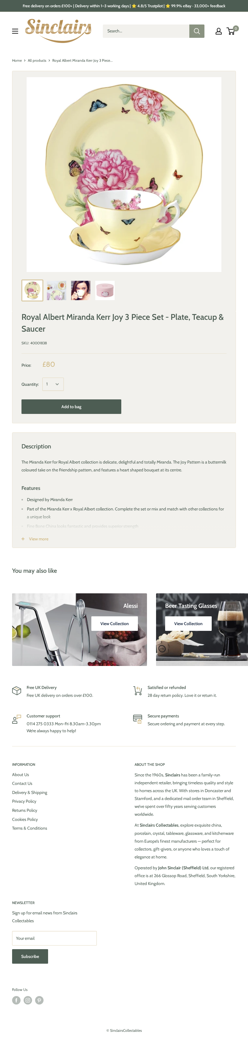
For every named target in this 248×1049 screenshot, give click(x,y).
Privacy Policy (24, 801)
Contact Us (22, 783)
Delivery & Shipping (29, 792)
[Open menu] (15, 31)
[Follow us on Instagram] (28, 1000)
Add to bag (71, 406)
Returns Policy (24, 810)
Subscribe (30, 956)
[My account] (219, 31)
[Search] (196, 31)
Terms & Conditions (29, 828)
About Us (20, 774)
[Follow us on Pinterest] (39, 1000)
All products (37, 60)
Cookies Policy (25, 819)
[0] (231, 31)
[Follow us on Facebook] (16, 1000)
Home (17, 60)
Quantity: (30, 384)
